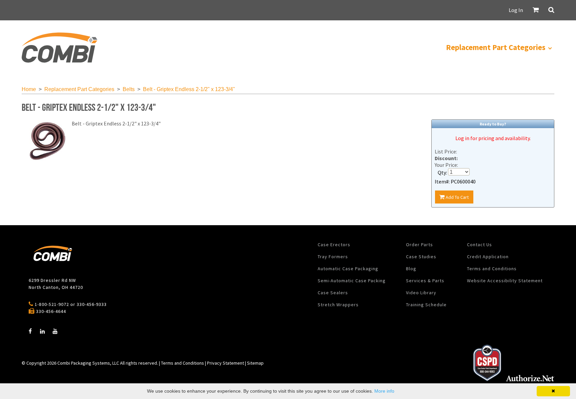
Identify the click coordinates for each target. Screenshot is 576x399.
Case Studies (421, 257)
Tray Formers (333, 257)
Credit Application (488, 257)
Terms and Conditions (492, 269)
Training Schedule (426, 305)
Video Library (421, 293)
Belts (129, 89)
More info (384, 391)
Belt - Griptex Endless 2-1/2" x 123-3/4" (189, 89)
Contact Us (479, 245)
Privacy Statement (225, 363)
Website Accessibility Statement (505, 281)
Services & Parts (425, 281)
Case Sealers (333, 293)
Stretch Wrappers (338, 305)
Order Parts (419, 245)
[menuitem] (59, 47)
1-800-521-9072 (52, 304)
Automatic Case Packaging (348, 269)
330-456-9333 (92, 304)
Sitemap (255, 363)
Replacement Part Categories (79, 89)
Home (29, 89)
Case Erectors (334, 245)
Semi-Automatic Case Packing (352, 281)
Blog (411, 269)
